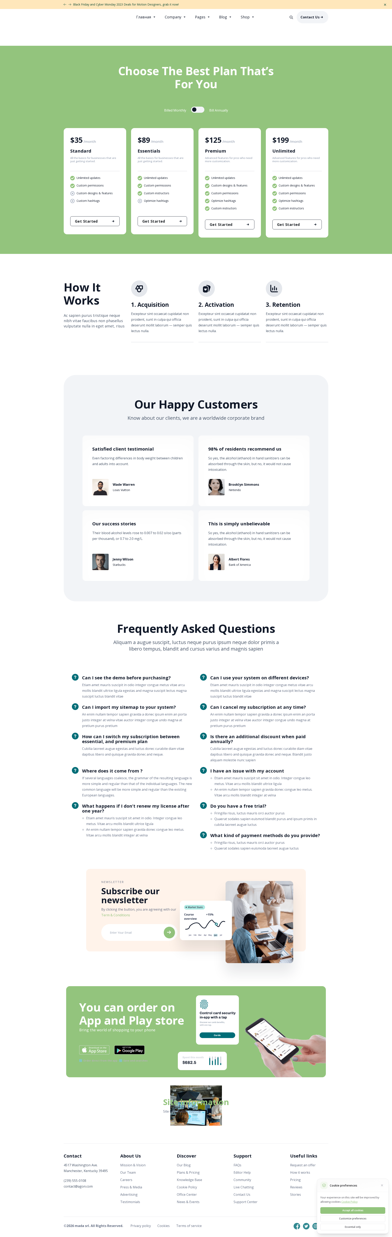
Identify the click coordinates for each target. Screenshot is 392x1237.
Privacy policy (141, 1226)
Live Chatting (244, 1187)
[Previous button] (69, 4)
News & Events (188, 1202)
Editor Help (242, 1172)
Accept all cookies (352, 1210)
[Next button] (65, 4)
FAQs (237, 1165)
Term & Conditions (115, 915)
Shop (246, 17)
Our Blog (184, 1165)
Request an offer (303, 1165)
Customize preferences (352, 1218)
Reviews (296, 1187)
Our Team (128, 1172)
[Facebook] (297, 1226)
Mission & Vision (133, 1165)
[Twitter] (306, 1226)
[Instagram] (315, 1226)
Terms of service (189, 1226)
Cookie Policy (187, 1187)
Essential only (353, 1227)
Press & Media (131, 1187)
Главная (144, 17)
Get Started (86, 221)
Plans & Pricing (188, 1172)
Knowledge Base (189, 1180)
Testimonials (130, 1202)
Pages (200, 17)
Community (242, 1180)
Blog (223, 17)
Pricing (295, 1180)
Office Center (187, 1194)
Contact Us (310, 17)
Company (173, 17)
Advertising (129, 1194)
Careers (126, 1180)
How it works (300, 1172)
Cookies (163, 1226)
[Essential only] (382, 1185)
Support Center (245, 1202)
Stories (295, 1194)
